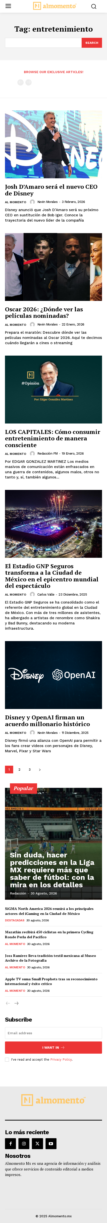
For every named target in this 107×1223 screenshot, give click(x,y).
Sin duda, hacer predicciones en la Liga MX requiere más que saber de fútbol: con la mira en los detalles (52, 869)
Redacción (18, 893)
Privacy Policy (61, 1059)
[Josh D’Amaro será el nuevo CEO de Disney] (53, 144)
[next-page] (40, 769)
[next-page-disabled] (28, 82)
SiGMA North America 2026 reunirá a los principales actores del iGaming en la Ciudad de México (49, 911)
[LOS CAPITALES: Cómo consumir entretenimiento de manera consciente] (53, 389)
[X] (37, 1143)
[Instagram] (23, 1143)
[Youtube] (51, 1143)
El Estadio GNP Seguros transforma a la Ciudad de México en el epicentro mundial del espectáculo (52, 576)
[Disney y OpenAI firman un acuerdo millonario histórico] (53, 675)
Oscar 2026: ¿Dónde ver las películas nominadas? (44, 312)
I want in (50, 1047)
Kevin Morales (47, 202)
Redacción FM (47, 453)
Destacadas (14, 920)
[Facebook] (10, 1143)
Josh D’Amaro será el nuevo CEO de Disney (51, 190)
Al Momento (15, 202)
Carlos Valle (45, 594)
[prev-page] (20, 82)
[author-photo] (33, 201)
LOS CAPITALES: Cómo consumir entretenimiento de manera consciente (52, 438)
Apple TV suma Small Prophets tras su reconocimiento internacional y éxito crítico (51, 981)
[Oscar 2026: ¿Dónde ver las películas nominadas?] (53, 267)
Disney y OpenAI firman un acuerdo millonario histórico (47, 720)
